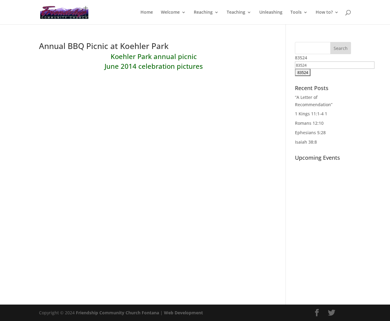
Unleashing (270, 12)
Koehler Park (131, 56)
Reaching (203, 12)
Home (146, 12)
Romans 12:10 (309, 123)
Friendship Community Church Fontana (117, 313)
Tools (296, 12)
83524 (301, 58)
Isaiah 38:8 (306, 142)
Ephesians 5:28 (310, 132)
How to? (324, 12)
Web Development (183, 313)
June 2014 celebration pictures (154, 66)
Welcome (170, 12)
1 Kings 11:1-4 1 (311, 114)
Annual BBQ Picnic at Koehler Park (103, 45)
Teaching (236, 12)
